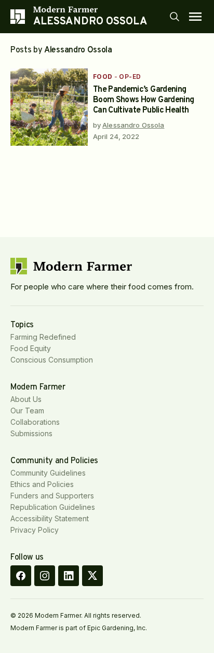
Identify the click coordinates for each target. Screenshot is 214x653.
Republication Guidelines (52, 507)
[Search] (174, 16)
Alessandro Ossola (133, 125)
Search (174, 16)
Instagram (44, 575)
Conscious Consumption (51, 359)
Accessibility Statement (49, 518)
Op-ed (130, 76)
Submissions (31, 433)
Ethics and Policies (42, 484)
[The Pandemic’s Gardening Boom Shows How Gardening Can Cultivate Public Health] (49, 107)
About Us (26, 399)
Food (103, 76)
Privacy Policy (34, 529)
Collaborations (35, 422)
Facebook (20, 575)
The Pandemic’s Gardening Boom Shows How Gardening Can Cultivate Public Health (143, 100)
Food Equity (30, 348)
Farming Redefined (43, 336)
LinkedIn (68, 575)
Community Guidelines (48, 472)
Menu (195, 16)
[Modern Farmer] (90, 9)
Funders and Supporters (52, 495)
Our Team (27, 410)
